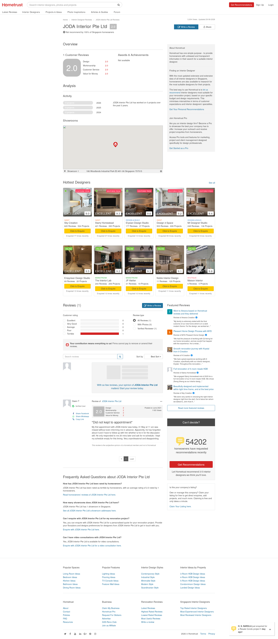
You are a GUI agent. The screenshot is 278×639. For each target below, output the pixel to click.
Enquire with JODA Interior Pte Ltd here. (81, 529)
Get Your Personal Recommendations (186, 109)
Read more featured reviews (191, 407)
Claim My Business (110, 608)
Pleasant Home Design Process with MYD (192, 331)
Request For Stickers (111, 615)
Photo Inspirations (76, 12)
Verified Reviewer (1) (147, 328)
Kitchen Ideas (69, 580)
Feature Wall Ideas (110, 584)
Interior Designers (31, 12)
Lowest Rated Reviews (151, 615)
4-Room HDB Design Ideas (192, 577)
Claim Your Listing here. (180, 506)
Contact (66, 611)
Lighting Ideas (108, 573)
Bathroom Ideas (70, 584)
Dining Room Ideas (72, 587)
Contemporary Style (150, 573)
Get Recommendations (241, 4)
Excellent (71, 320)
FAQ (65, 618)
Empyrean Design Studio (77, 278)
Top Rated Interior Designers (193, 608)
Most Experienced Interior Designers (197, 611)
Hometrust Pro (108, 611)
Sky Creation (71, 222)
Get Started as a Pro (178, 148)
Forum (117, 12)
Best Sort (155, 356)
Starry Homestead (104, 222)
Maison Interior (195, 280)
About (65, 608)
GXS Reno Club (109, 622)
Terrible (70, 333)
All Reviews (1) (144, 320)
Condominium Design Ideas (193, 584)
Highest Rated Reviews (151, 611)
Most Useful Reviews (150, 618)
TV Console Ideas (110, 580)
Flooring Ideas (108, 577)
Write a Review (187, 26)
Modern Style (147, 584)
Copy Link (80, 419)
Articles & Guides (99, 12)
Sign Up (260, 4)
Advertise (106, 618)
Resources (68, 622)
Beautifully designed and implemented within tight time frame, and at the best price (193, 388)
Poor (69, 330)
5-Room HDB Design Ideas (192, 580)
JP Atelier (131, 280)
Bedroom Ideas (70, 577)
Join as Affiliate (109, 625)
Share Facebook (82, 413)
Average (71, 327)
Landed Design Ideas (190, 587)
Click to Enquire (77, 230)
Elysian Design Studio (137, 222)
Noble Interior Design (168, 278)
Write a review (147, 622)
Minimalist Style (148, 580)
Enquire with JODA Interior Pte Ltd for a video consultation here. (92, 545)
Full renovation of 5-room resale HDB (190, 368)
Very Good (72, 323)
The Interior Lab (103, 280)
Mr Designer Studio (197, 222)
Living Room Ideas (71, 573)
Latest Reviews (9, 12)
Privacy (211, 633)
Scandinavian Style (150, 587)
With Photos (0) (145, 324)
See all (212, 182)
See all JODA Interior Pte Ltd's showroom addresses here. (89, 510)
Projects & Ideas (54, 12)
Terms (203, 633)
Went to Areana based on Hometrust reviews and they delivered (190, 312)
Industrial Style (148, 577)
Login (271, 4)
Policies (66, 615)
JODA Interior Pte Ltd (111, 401)
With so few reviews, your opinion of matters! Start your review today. (127, 386)
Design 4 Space (165, 222)
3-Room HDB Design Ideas (192, 573)
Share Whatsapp (82, 416)
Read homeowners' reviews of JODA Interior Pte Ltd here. (89, 494)
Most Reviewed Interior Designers (195, 615)
